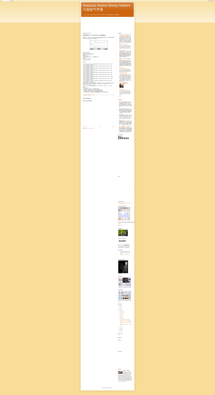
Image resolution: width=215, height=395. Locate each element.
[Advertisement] (127, 148)
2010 (120, 328)
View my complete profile (122, 381)
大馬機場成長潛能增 (122, 51)
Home (99, 126)
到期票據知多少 (121, 114)
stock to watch (121, 120)
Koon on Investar (121, 45)
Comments (121, 225)
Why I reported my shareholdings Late (124, 68)
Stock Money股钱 (122, 50)
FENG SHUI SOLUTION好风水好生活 (125, 34)
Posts (120, 223)
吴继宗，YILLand (87, 95)
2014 (120, 308)
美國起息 (120, 60)
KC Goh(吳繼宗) (127, 370)
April (120, 315)
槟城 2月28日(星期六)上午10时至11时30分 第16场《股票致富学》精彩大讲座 (125, 126)
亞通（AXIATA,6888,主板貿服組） (125, 319)
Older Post (112, 126)
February (121, 318)
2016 (120, 305)
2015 (120, 306)
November (121, 313)
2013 (120, 309)
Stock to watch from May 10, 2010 (124, 108)
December (121, 311)
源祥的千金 (125, 83)
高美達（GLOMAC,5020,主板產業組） (125, 320)
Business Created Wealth (123, 44)
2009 (120, 329)
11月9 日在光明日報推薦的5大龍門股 (124, 101)
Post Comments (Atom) (90, 128)
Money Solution (121, 89)
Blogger (111, 387)
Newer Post (85, 126)
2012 (120, 310)
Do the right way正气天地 (123, 73)
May (120, 314)
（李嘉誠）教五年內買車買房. (123, 74)
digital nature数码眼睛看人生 (123, 82)
